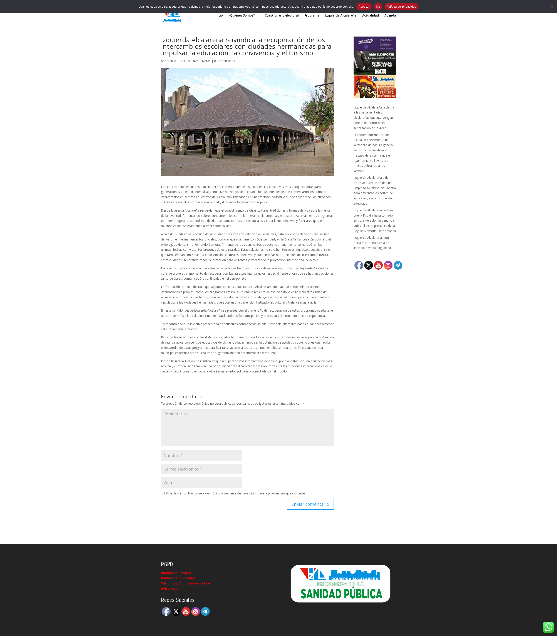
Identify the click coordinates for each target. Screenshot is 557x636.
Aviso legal (169, 588)
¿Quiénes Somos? (241, 15)
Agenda (390, 15)
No (378, 6)
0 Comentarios (224, 61)
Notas (206, 61)
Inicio (219, 15)
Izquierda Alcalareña (341, 15)
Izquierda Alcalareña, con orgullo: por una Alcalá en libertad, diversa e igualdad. (373, 242)
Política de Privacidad (178, 578)
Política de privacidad (401, 6)
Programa (312, 15)
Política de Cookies (176, 573)
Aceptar (364, 6)
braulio (171, 61)
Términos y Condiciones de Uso (185, 583)
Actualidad (370, 15)
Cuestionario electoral (282, 15)
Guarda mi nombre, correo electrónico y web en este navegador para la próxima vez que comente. (235, 493)
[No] (551, 6)
